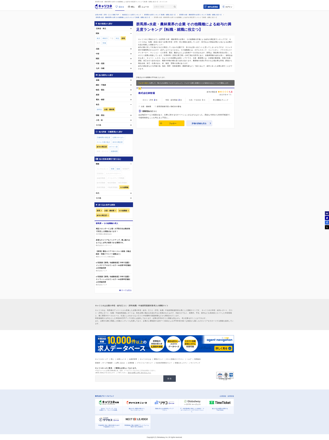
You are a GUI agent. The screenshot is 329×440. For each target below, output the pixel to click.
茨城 (104, 43)
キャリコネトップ (101, 359)
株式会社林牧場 (146, 93)
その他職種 (123, 210)
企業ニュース (121, 359)
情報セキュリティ (181, 363)
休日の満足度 (118, 142)
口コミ (121, 6)
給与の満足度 (102, 215)
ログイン (228, 7)
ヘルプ (189, 359)
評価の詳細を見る (199, 123)
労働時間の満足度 (103, 137)
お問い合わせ (120, 363)
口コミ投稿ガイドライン (175, 359)
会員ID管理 (133, 359)
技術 (118, 168)
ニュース (145, 6)
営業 (112, 168)
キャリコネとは (145, 359)
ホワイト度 (113, 146)
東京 (98, 38)
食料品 (99, 109)
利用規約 (197, 359)
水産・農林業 (109, 210)
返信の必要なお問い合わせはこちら (139, 372)
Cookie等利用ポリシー (164, 363)
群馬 (98, 210)
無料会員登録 (213, 7)
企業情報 (131, 363)
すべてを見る (126, 290)
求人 (133, 6)
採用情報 (231, 396)
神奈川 (105, 38)
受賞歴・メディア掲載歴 (103, 363)
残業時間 (114, 151)
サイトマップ (195, 363)
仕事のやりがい (118, 137)
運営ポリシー (158, 359)
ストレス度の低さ (103, 142)
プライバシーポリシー (145, 363)
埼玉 (117, 38)
